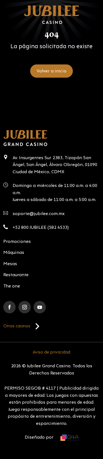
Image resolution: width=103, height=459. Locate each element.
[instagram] (24, 307)
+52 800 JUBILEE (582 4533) (41, 227)
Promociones (17, 241)
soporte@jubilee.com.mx (39, 213)
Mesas (10, 264)
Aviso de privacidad (51, 352)
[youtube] (40, 307)
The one (11, 286)
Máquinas (13, 252)
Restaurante (16, 275)
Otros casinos (16, 326)
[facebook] (9, 307)
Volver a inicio (51, 71)
